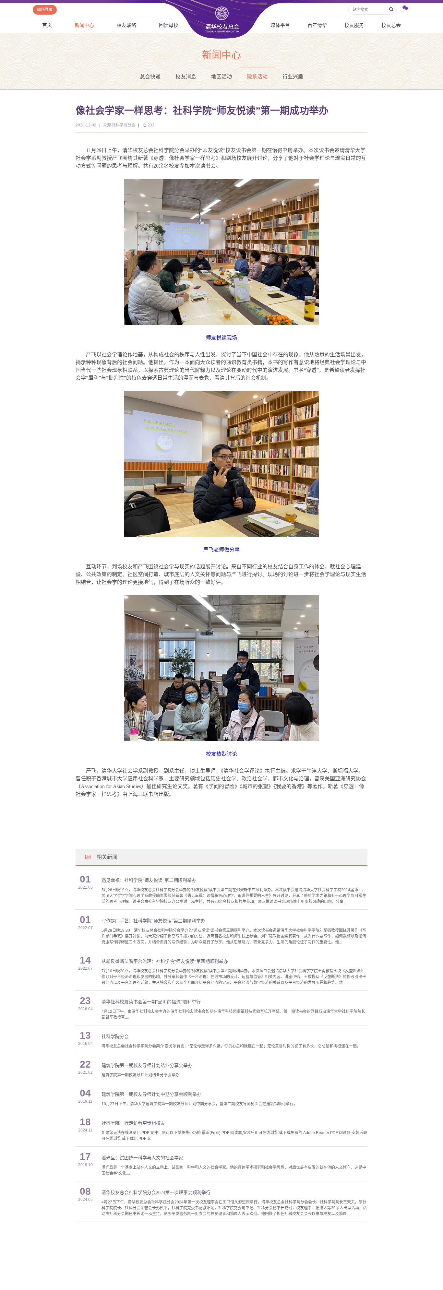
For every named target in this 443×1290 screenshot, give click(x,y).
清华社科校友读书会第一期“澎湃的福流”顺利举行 (151, 1002)
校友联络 (126, 25)
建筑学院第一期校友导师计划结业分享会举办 (147, 1065)
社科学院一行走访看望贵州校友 (133, 1123)
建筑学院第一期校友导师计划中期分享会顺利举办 (151, 1094)
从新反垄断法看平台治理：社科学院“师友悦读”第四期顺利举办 (165, 961)
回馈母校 (168, 25)
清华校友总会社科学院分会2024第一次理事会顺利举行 (156, 1192)
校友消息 (185, 76)
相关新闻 (107, 857)
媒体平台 (280, 25)
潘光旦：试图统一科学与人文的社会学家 (142, 1157)
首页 (47, 25)
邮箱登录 (45, 9)
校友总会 (391, 25)
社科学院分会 (115, 1036)
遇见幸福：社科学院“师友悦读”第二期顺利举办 (149, 880)
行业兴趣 (292, 76)
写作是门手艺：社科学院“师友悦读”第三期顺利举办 (153, 920)
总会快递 (150, 76)
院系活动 (257, 76)
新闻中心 (84, 25)
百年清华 (317, 25)
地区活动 (221, 76)
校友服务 (354, 25)
